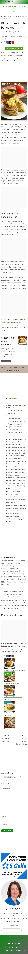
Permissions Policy (14, 939)
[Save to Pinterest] (13, 42)
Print (21, 48)
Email (4, 824)
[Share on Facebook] (7, 42)
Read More (14, 925)
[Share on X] (10, 42)
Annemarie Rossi (15, 594)
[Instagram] (9, 1)
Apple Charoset (9, 729)
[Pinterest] (12, 1)
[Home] (1, 16)
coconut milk (18, 424)
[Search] (24, 930)
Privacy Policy (14, 936)
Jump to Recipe (11, 48)
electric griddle (11, 398)
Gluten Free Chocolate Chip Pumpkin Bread (21, 740)
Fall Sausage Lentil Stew (5, 738)
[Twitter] (5, 1)
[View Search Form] (26, 2)
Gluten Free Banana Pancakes (14, 670)
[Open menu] (14, 12)
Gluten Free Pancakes (12, 683)
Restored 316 (20, 950)
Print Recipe (6, 360)
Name (4, 816)
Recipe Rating (6, 781)
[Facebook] (2, 1)
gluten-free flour (20, 405)
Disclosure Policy (14, 941)
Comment (6, 789)
